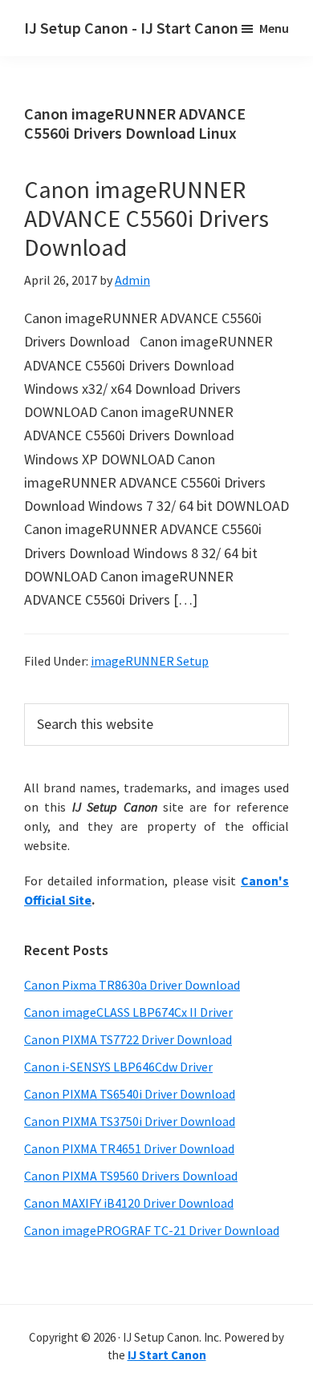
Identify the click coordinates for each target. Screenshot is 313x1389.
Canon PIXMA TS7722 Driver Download (128, 1039)
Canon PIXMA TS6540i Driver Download (129, 1094)
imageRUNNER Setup (150, 661)
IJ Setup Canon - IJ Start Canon (131, 28)
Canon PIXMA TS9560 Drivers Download (131, 1176)
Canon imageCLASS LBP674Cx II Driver (128, 1012)
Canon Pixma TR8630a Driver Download (132, 985)
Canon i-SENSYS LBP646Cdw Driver (118, 1067)
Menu (274, 28)
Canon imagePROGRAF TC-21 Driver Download (151, 1230)
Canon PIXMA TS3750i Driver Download (129, 1121)
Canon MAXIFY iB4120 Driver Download (129, 1203)
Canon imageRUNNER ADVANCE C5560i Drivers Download (146, 218)
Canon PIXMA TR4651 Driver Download (129, 1148)
